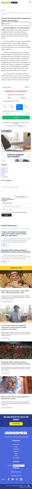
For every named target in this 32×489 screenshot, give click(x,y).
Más (4, 245)
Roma (2, 175)
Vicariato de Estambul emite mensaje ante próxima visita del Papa (16, 19)
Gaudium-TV (4, 172)
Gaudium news (4, 12)
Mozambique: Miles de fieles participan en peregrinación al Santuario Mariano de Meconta (16, 251)
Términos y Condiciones (25, 487)
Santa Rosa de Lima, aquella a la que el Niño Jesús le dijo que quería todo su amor (15, 292)
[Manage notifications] (28, 486)
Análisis (3, 169)
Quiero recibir (16, 423)
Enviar (6, 215)
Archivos (10, 466)
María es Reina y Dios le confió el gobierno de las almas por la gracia (15, 398)
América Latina (4, 168)
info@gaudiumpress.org (16, 472)
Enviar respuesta (19, 197)
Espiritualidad (4, 171)
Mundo (3, 10)
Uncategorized (4, 177)
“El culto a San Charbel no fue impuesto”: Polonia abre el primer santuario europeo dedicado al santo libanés (14, 234)
